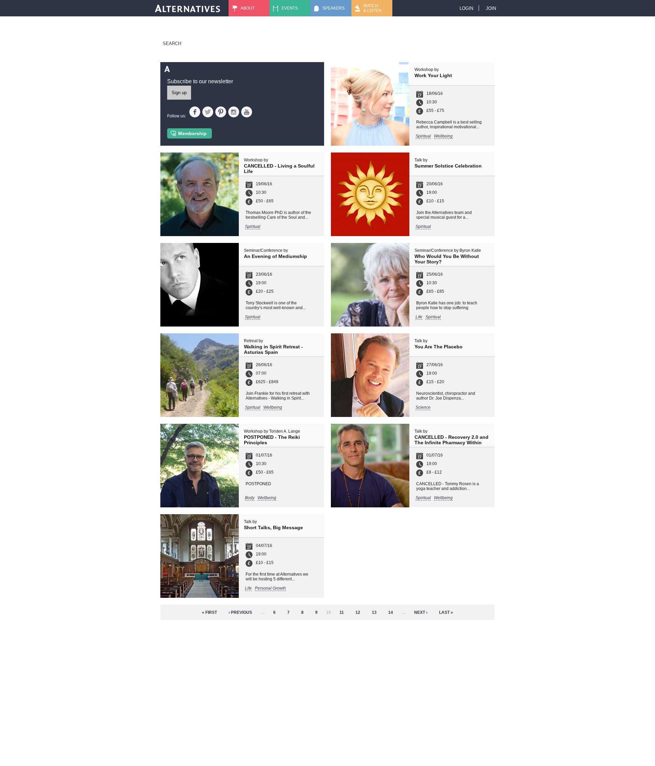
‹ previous (240, 612)
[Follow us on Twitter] (207, 111)
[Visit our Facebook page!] (194, 111)
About (247, 8)
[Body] (291, 24)
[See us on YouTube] (246, 111)
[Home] (188, 8)
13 (374, 612)
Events (289, 8)
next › (420, 612)
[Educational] (345, 29)
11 (341, 612)
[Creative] (345, 24)
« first (209, 612)
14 (390, 612)
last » (446, 612)
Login (466, 8)
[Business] (291, 29)
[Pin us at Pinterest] (220, 111)
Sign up (179, 92)
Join (491, 8)
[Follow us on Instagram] (233, 111)
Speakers (333, 8)
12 (357, 612)
